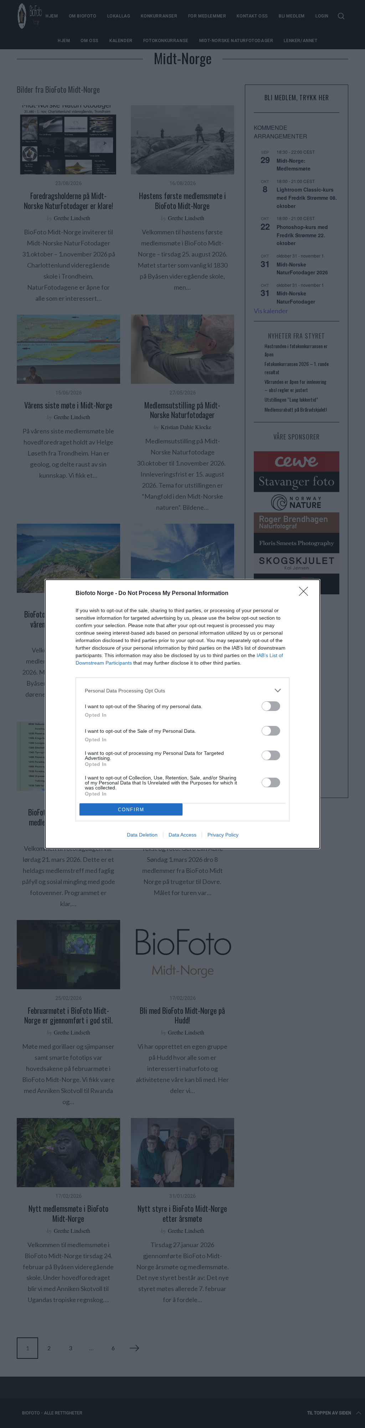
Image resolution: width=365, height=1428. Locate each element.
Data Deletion (142, 835)
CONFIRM (131, 809)
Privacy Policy (222, 835)
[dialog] (182, 714)
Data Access (182, 835)
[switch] (271, 706)
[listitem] (182, 690)
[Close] (306, 593)
